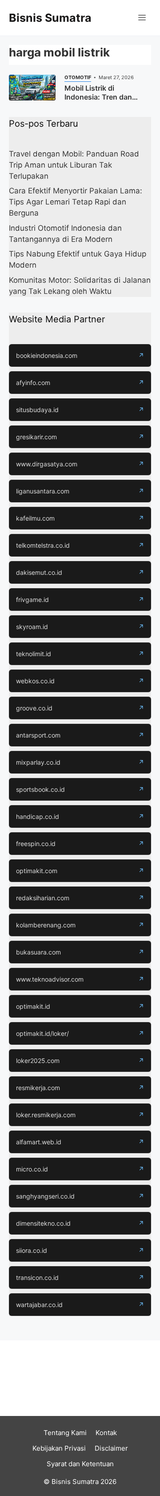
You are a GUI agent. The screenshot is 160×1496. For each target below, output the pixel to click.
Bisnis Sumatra (50, 17)
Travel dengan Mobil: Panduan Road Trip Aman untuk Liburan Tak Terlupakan (74, 164)
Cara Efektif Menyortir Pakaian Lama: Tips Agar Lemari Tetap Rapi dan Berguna (75, 201)
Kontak (106, 1432)
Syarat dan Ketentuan (80, 1464)
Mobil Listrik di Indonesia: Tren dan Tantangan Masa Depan (105, 97)
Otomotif (77, 77)
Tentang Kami (65, 1432)
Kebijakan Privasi (59, 1448)
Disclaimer (111, 1448)
